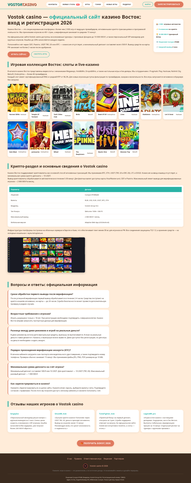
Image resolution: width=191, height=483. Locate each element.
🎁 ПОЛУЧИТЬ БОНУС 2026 (95, 443)
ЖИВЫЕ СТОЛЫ (71, 4)
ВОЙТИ (148, 4)
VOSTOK (22, 4)
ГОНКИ (98, 4)
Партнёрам (119, 458)
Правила (78, 458)
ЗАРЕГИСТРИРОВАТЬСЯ (169, 4)
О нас (69, 458)
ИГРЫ (87, 4)
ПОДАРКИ (127, 4)
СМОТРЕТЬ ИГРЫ (40, 54)
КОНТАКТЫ (52, 4)
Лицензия (107, 458)
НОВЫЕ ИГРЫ (111, 4)
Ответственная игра (92, 458)
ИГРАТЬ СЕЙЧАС (18, 54)
